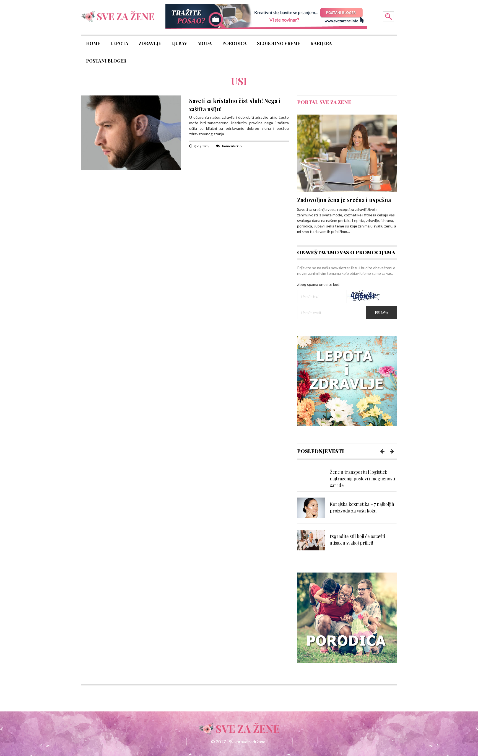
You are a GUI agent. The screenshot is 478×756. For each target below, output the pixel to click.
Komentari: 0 (231, 146)
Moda (205, 44)
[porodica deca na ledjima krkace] (347, 617)
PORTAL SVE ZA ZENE (324, 102)
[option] (347, 478)
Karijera (321, 44)
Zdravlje (150, 44)
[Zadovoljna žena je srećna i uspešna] (347, 153)
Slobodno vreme (278, 44)
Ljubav (179, 44)
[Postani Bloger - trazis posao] (266, 16)
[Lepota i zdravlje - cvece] (347, 380)
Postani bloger (106, 61)
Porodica (234, 44)
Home (93, 44)
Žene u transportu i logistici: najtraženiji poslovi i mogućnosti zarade (362, 478)
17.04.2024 (202, 146)
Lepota (119, 44)
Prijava (381, 312)
